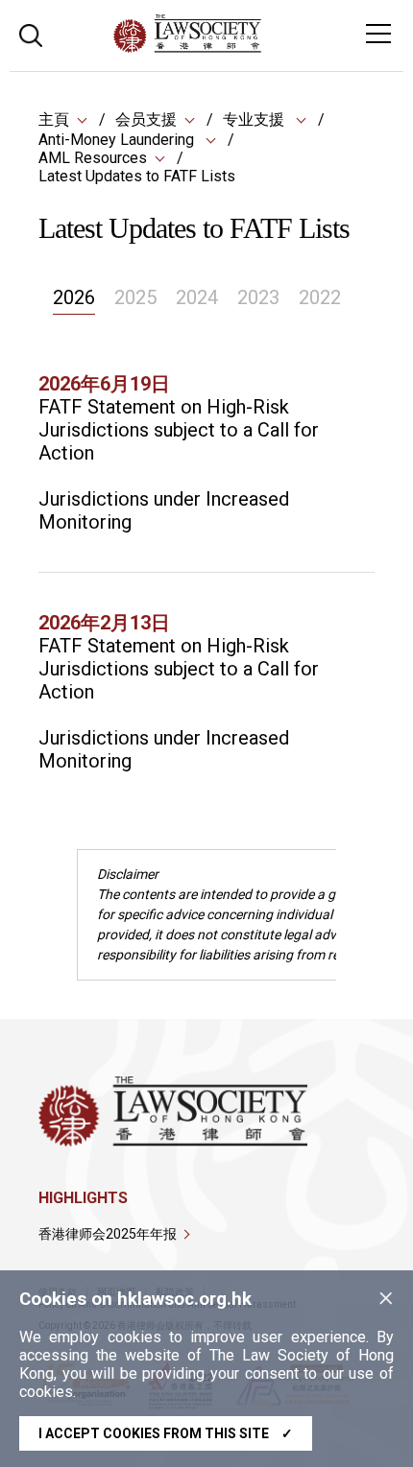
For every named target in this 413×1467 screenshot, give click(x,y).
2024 (197, 297)
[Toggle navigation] (378, 33)
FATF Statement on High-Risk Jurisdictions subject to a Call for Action (178, 429)
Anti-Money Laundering (118, 139)
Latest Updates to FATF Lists (136, 176)
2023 (258, 297)
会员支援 (146, 119)
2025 (135, 297)
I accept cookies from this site (165, 1433)
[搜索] (30, 33)
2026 (74, 297)
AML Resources (92, 158)
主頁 (53, 119)
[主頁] (239, 47)
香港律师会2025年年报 (107, 1234)
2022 (320, 297)
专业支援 (255, 119)
